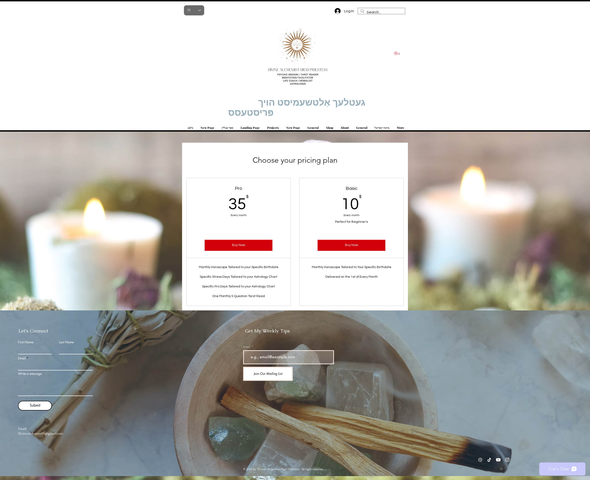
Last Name (66, 342)
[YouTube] (498, 460)
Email (22, 358)
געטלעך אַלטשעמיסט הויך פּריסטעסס (296, 107)
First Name (25, 342)
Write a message (30, 373)
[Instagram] (507, 460)
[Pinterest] (480, 460)
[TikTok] (489, 460)
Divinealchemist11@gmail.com (40, 433)
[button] (398, 53)
